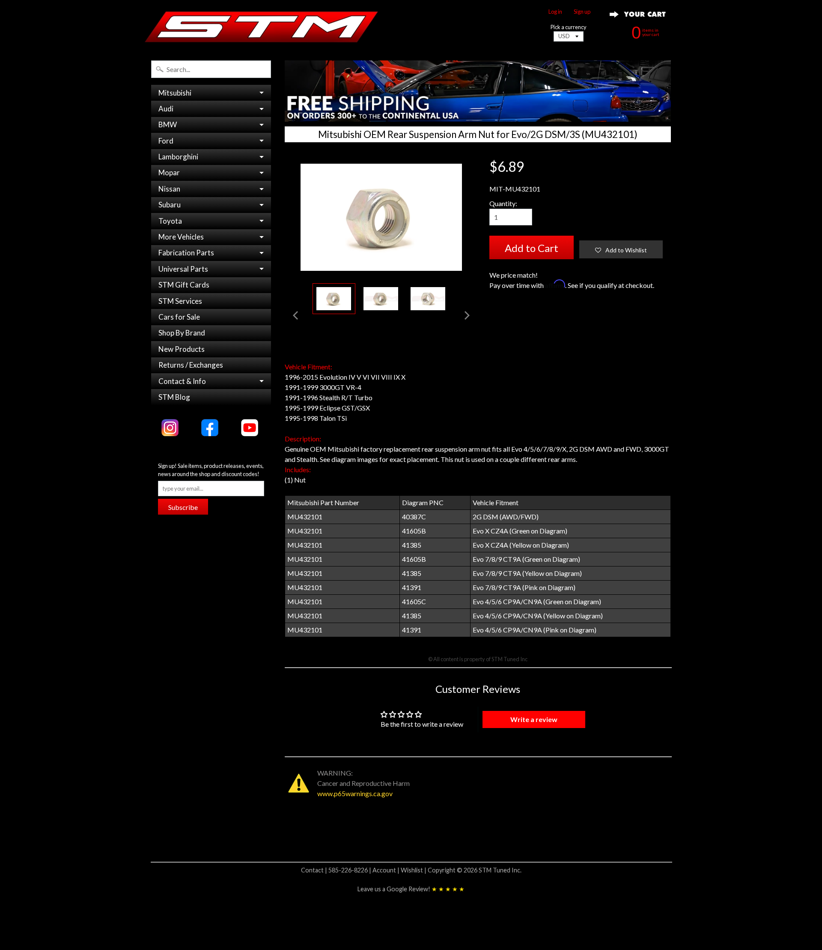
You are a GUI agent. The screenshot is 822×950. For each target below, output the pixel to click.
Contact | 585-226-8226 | (336, 870)
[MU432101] (334, 299)
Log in (555, 12)
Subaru (169, 204)
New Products (181, 349)
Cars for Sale (179, 316)
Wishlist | (414, 870)
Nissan (169, 188)
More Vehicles (181, 236)
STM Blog (174, 397)
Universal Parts (183, 268)
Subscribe (183, 507)
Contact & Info (182, 381)
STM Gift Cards (183, 284)
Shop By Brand (181, 332)
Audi (165, 108)
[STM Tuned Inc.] (261, 26)
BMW (167, 124)
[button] (621, 249)
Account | (386, 870)
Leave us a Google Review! (411, 889)
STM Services (180, 301)
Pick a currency (569, 27)
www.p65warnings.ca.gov (355, 793)
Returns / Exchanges (190, 364)
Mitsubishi (174, 92)
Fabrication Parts (186, 252)
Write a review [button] (533, 719)
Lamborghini (178, 156)
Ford (165, 140)
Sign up (582, 12)
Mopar (169, 172)
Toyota (170, 220)
